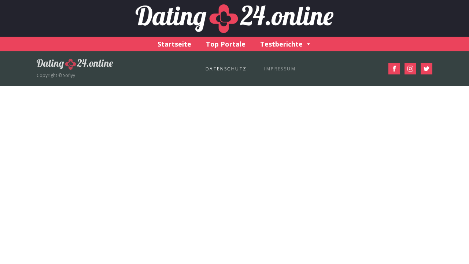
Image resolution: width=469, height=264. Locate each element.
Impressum (280, 69)
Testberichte (281, 44)
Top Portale (225, 44)
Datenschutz (226, 69)
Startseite (174, 44)
